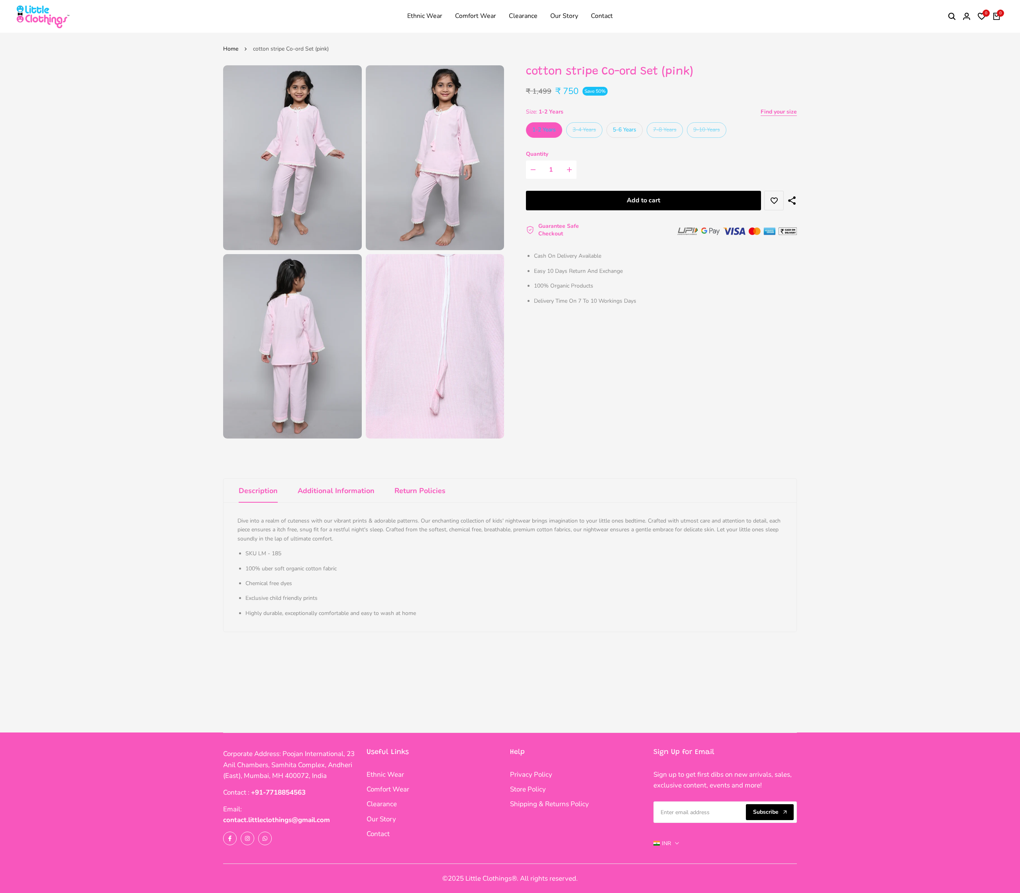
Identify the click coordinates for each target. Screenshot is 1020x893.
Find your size (779, 112)
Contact (378, 833)
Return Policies (419, 490)
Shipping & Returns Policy (549, 804)
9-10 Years (706, 131)
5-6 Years (624, 129)
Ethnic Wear (385, 774)
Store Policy (528, 789)
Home (230, 49)
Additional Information (336, 490)
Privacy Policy (531, 774)
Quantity (537, 154)
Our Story (381, 819)
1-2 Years (544, 129)
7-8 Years (665, 131)
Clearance (382, 804)
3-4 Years (584, 131)
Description (258, 490)
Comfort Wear (388, 789)
